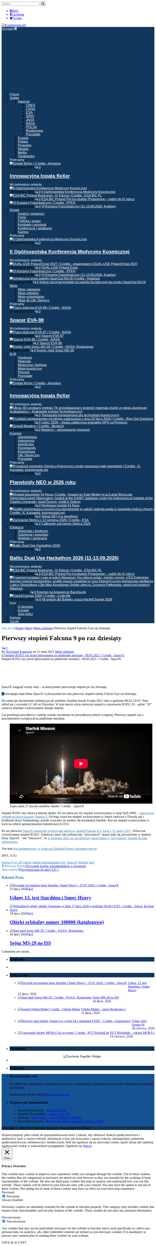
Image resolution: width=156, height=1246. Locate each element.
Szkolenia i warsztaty (33, 534)
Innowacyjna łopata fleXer (40, 176)
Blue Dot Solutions (57, 1094)
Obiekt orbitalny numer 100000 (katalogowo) (57, 922)
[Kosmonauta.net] (14, 25)
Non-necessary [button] (11, 1217)
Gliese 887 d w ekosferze (59, 516)
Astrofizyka (26, 444)
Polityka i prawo (29, 221)
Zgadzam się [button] (74, 1146)
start (91, 862)
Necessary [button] (8, 1192)
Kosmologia (26, 451)
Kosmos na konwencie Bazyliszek (61, 592)
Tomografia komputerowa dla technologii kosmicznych (80, 415)
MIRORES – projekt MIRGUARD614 (57, 1117)
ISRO (30, 116)
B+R (13, 354)
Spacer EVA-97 (52, 336)
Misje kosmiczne (30, 368)
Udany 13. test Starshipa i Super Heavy (50, 897)
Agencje (24, 101)
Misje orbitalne (28, 293)
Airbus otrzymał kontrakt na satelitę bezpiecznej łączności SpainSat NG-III (92, 282)
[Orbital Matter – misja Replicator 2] (49, 1009)
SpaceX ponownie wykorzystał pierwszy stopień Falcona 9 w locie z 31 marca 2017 (76, 831)
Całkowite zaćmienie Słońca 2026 (66, 523)
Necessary (13, 1196)
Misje (13, 286)
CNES (30, 105)
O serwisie (25, 606)
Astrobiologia (27, 437)
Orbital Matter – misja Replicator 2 (103, 1009)
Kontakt (23, 610)
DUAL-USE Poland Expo (59, 267)
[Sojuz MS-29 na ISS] (46, 930)
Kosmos (16, 433)
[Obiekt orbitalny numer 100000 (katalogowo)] (82, 910)
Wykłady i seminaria (32, 538)
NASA (30, 123)
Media (22, 152)
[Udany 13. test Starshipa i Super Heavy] (64, 885)
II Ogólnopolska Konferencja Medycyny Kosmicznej (78, 192)
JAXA (30, 119)
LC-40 (18, 862)
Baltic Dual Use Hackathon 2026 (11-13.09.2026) (64, 558)
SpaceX (72, 862)
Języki (14, 621)
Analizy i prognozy (31, 213)
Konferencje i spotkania (35, 228)
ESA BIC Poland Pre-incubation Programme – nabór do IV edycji (87, 199)
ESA (29, 112)
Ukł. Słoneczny (29, 455)
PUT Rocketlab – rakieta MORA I (132, 1032)
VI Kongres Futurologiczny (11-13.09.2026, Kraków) (78, 206)
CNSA (30, 109)
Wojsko (23, 149)
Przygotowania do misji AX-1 (39, 869)
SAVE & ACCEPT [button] (14, 1242)
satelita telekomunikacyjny (49, 862)
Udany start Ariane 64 (139, 1022)
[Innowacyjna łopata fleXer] (35, 163)
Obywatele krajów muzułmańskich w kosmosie (55, 866)
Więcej (87, 1146)
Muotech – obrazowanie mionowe (65, 429)
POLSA (31, 127)
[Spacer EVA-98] (40, 307)
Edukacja (16, 527)
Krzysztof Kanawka (19, 651)
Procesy (24, 372)
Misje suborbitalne (31, 296)
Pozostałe (33, 134)
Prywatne (24, 145)
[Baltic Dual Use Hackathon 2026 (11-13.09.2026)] (35, 545)
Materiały (24, 361)
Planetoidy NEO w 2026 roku (43, 482)
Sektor (14, 98)
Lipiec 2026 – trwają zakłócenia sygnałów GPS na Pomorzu (84, 422)
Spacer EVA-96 (51, 343)
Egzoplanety (27, 448)
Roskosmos (34, 130)
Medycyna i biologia (32, 365)
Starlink (83, 862)
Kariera (23, 232)
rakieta (27, 862)
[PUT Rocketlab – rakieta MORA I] (63, 1032)
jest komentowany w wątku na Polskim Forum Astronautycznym (54, 848)
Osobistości (26, 156)
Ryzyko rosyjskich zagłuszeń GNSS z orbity (74, 1121)
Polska (23, 141)
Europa (23, 138)
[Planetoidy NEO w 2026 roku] (82, 470)
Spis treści (25, 614)
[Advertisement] (78, 61)
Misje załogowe (29, 289)
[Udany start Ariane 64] (74, 1021)
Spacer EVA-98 (27, 320)
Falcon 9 (7, 862)
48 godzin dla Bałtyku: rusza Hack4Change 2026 (77, 599)
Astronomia (26, 440)
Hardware (25, 357)
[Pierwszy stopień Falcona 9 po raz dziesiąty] (63, 655)
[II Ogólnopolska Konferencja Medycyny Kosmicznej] (48, 239)
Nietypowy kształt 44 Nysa (60, 505)
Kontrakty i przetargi (32, 224)
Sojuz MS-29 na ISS (30, 943)
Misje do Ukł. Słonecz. (34, 300)
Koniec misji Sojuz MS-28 (55, 350)
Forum (14, 94)
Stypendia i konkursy (33, 531)
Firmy (22, 217)
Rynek (14, 210)
